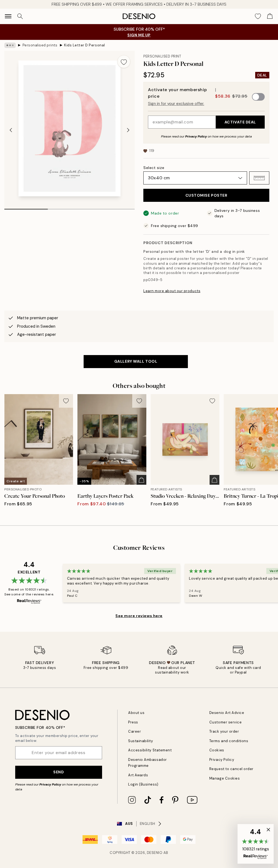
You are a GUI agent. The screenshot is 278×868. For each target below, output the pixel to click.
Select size (153, 167)
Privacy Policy (196, 136)
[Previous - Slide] (11, 130)
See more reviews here (139, 615)
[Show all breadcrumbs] (10, 45)
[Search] (20, 16)
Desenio (155, 852)
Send (58, 772)
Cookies (216, 750)
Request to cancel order (231, 769)
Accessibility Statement (150, 750)
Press (133, 722)
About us (136, 712)
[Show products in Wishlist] (258, 16)
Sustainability (140, 741)
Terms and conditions (228, 741)
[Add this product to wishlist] (123, 61)
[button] (259, 177)
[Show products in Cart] (270, 16)
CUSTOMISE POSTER (206, 195)
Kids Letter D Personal (84, 45)
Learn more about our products (171, 291)
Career (134, 731)
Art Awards (138, 775)
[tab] (26, 207)
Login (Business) (143, 784)
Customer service (225, 722)
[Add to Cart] (141, 480)
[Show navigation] (8, 16)
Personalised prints (40, 45)
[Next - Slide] (128, 130)
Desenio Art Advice (226, 712)
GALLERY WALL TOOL (135, 361)
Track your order (224, 731)
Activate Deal (240, 122)
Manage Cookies (224, 778)
